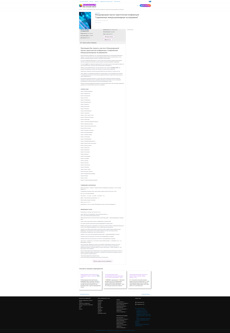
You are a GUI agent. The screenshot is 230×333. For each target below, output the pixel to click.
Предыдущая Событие (84, 294)
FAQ (80, 307)
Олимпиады (100, 310)
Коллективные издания (102, 313)
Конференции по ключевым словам (106, 1)
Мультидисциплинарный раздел (101, 20)
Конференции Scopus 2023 (141, 311)
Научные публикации (120, 304)
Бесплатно (91, 1)
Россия (82, 29)
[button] (137, 5)
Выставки (99, 309)
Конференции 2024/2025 (141, 310)
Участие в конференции (120, 311)
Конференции (97, 13)
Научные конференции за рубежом (143, 318)
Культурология (98, 22)
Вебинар (99, 304)
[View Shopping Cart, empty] (150, 1)
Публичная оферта (110, 330)
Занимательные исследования (122, 303)
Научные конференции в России (142, 320)
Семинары (100, 301)
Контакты (80, 309)
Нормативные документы (121, 306)
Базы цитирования (119, 301)
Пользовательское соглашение (119, 330)
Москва (87, 29)
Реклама (80, 306)
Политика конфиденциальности (100, 330)
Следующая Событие (146, 294)
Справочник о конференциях (84, 303)
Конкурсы (99, 303)
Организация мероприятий (121, 309)
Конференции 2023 (140, 304)
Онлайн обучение (117, 1)
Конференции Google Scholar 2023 (143, 314)
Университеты (119, 310)
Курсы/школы (100, 307)
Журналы (99, 306)
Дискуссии (96, 1)
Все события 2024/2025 (84, 1)
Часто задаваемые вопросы (130, 330)
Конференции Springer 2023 (141, 312)
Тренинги (99, 311)
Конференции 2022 (140, 302)
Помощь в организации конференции (86, 304)
